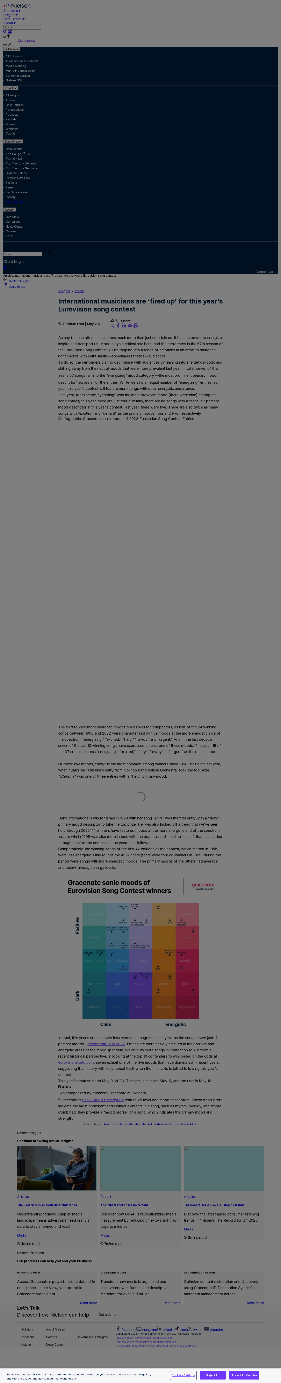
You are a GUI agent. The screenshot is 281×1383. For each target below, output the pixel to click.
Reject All (212, 1375)
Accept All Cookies (244, 1375)
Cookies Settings (183, 1375)
